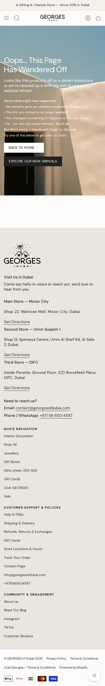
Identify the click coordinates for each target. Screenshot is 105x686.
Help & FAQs (13, 514)
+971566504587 (17, 583)
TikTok (9, 627)
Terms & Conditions (84, 658)
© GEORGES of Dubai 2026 (23, 658)
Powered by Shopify (73, 667)
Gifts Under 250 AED (20, 470)
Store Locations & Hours (23, 549)
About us (11, 601)
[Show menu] (6, 18)
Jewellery (11, 453)
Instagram (12, 619)
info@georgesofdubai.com (25, 575)
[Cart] (98, 18)
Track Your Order (17, 557)
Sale (7, 496)
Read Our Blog (15, 610)
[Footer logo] (22, 255)
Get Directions (17, 321)
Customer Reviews (18, 636)
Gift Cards (12, 479)
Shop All (10, 444)
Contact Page (14, 566)
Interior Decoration (18, 436)
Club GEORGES (16, 487)
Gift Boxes (12, 462)
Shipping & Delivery (19, 523)
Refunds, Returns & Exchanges (28, 531)
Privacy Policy (56, 658)
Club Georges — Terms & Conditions (29, 667)
